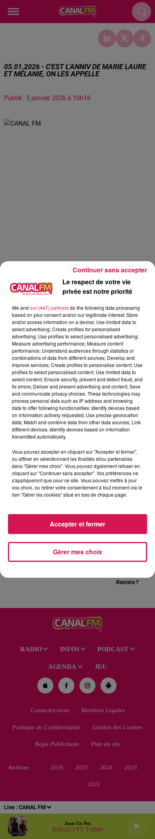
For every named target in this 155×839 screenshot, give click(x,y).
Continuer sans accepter (110, 269)
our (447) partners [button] (49, 307)
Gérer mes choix (77, 551)
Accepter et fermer (77, 523)
